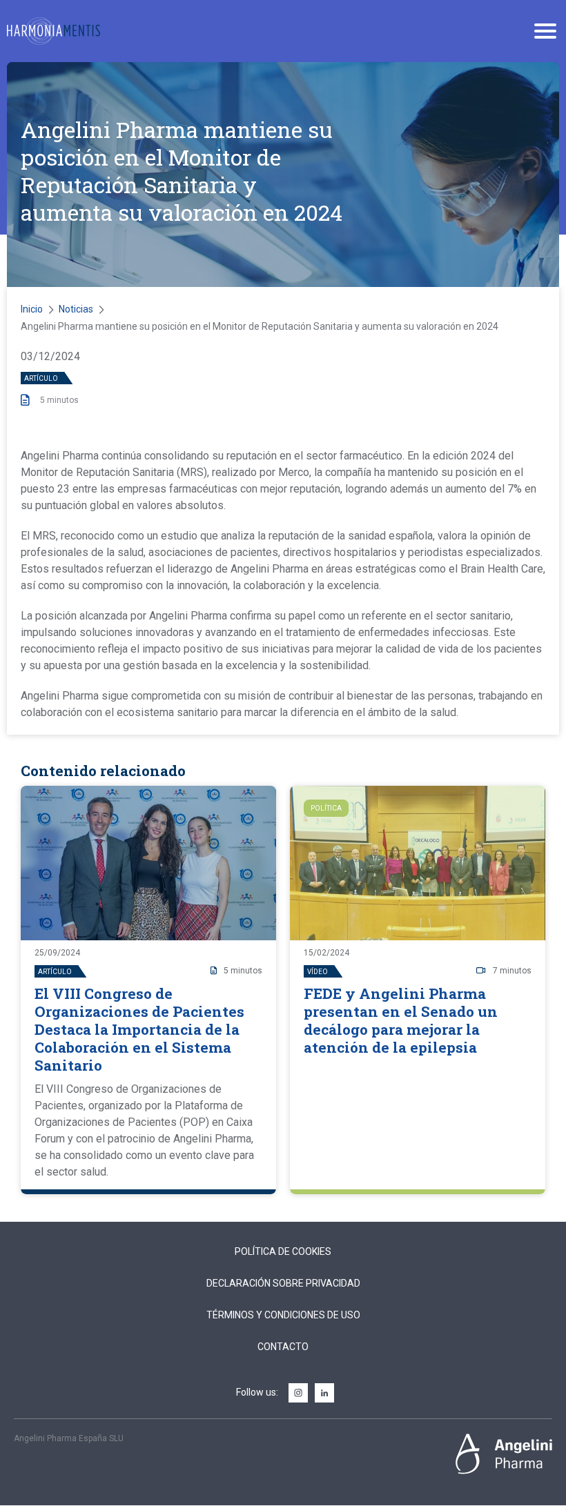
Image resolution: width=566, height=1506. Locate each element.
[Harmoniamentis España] (53, 31)
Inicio (32, 309)
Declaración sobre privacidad (283, 1283)
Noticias (76, 309)
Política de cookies (283, 1251)
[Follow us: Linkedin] (324, 1394)
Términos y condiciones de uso (283, 1314)
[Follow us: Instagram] (298, 1394)
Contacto (283, 1346)
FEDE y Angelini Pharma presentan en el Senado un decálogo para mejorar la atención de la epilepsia (401, 1020)
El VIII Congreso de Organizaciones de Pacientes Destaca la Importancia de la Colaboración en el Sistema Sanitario (139, 1029)
